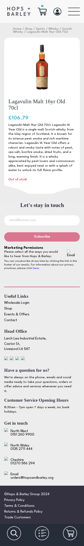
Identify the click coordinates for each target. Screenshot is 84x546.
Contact (10, 320)
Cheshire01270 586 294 (22, 461)
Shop (28, 28)
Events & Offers (16, 314)
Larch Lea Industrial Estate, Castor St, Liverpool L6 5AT (25, 344)
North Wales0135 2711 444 (21, 447)
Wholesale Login (16, 303)
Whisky (54, 28)
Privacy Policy (14, 500)
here (36, 268)
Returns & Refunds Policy (23, 512)
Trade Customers (17, 517)
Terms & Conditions (19, 506)
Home (17, 28)
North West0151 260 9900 (22, 433)
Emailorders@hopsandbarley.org (31, 476)
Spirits (40, 28)
